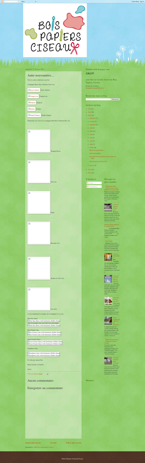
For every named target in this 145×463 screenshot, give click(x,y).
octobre (92, 121)
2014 (89, 112)
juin (91, 134)
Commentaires (92, 187)
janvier (92, 165)
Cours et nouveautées (116, 256)
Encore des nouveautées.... (97, 150)
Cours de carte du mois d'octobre (116, 360)
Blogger (81, 459)
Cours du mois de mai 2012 (116, 299)
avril (91, 141)
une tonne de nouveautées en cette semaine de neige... (102, 157)
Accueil (53, 442)
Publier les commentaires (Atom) (43, 447)
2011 (89, 173)
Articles (90, 183)
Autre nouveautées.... (95, 153)
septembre (93, 125)
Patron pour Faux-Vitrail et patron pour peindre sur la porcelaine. (111, 188)
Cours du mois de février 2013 (98, 161)
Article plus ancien (74, 442)
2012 (89, 170)
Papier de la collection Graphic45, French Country (111, 341)
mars (91, 144)
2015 (89, 109)
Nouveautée (109, 241)
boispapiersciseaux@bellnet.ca (95, 88)
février (92, 147)
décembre (93, 118)
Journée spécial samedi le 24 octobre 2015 (111, 225)
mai (91, 138)
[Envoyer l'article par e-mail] (47, 374)
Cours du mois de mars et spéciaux (115, 278)
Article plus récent (33, 442)
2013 (89, 115)
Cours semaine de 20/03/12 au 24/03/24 (116, 321)
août (91, 128)
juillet (92, 131)
